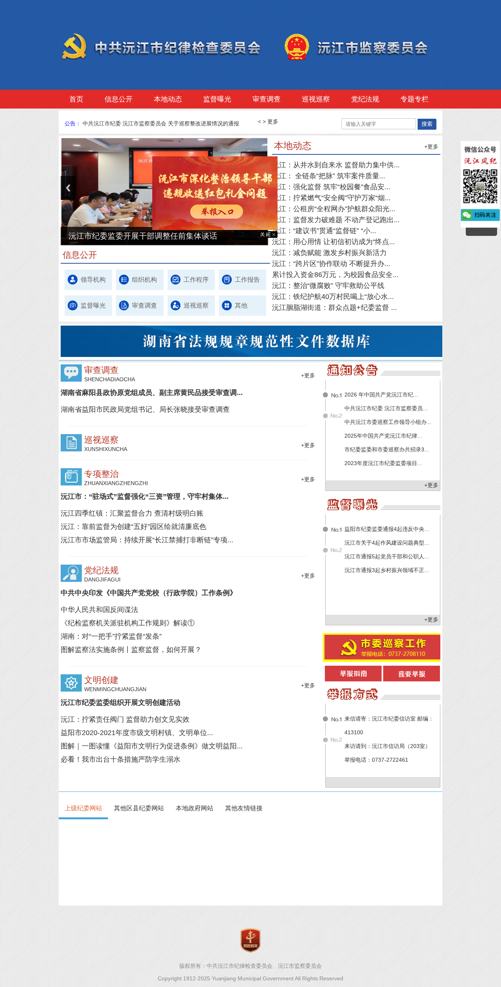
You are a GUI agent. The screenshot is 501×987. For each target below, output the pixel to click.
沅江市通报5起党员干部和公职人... (386, 556)
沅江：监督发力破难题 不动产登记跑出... (336, 220)
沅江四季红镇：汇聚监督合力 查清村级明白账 (132, 513)
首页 (76, 99)
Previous (68, 188)
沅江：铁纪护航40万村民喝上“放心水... (333, 297)
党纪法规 (365, 99)
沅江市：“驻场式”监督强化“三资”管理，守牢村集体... (145, 496)
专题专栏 (414, 99)
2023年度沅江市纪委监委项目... (383, 463)
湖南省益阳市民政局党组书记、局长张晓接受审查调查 (145, 409)
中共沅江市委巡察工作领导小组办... (387, 422)
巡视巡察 (316, 99)
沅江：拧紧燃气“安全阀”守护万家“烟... (331, 198)
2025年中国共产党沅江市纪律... (383, 436)
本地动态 (168, 99)
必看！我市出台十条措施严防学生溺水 (120, 759)
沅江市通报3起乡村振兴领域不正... (386, 570)
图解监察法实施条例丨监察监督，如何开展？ (131, 650)
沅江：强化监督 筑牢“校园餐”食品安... (331, 187)
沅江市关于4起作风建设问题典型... (386, 543)
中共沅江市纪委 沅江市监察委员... (385, 408)
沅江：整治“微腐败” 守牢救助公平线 (328, 286)
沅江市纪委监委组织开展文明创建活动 (120, 702)
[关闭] (280, 248)
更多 (272, 121)
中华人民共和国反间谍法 (99, 610)
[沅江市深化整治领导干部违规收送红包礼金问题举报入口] (227, 240)
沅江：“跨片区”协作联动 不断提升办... (331, 264)
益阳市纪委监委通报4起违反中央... (386, 529)
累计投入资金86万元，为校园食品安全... (335, 275)
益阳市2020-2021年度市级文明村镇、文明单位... (137, 733)
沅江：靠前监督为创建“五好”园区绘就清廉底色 (133, 527)
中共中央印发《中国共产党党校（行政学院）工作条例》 (149, 593)
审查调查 (266, 99)
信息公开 (119, 99)
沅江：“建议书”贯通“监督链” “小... (324, 231)
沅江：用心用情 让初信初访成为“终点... (333, 242)
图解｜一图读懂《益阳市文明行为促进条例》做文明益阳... (152, 746)
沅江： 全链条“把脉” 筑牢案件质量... (328, 176)
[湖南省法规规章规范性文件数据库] (256, 355)
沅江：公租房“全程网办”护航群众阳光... (333, 209)
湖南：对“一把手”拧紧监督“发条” (111, 636)
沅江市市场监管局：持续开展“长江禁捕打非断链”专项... (147, 540)
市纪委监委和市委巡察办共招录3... (386, 449)
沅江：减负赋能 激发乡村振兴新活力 (329, 253)
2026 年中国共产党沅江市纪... (381, 394)
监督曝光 (217, 99)
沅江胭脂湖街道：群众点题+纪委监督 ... (334, 307)
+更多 (431, 146)
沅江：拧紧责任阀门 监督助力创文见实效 (125, 719)
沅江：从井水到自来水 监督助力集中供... (336, 165)
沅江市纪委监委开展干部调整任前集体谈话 (142, 236)
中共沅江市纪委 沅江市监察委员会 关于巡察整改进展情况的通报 (161, 123)
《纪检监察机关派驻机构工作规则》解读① (128, 623)
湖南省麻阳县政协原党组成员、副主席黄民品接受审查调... (152, 393)
